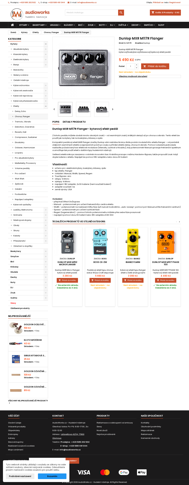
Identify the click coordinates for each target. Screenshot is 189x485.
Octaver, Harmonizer (25, 147)
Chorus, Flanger (22, 116)
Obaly (16, 225)
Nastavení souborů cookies (21, 445)
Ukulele (54, 25)
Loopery (19, 152)
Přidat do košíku (154, 66)
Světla (122, 25)
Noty (102, 25)
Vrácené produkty (17, 426)
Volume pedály (22, 168)
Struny (16, 230)
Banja (16, 64)
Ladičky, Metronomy (22, 209)
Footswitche (20, 194)
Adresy (11, 438)
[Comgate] (94, 472)
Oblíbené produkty (20, 308)
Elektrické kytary (21, 59)
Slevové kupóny (15, 442)
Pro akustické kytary (24, 158)
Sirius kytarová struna (35, 355)
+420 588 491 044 (56, 2)
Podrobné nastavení (20, 476)
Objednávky (14, 430)
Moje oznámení (15, 449)
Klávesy (68, 25)
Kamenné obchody (150, 438)
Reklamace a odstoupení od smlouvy (115, 422)
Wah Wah (19, 178)
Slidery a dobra (20, 75)
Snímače (17, 215)
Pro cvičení (20, 173)
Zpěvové (19, 183)
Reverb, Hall (20, 132)
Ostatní (18, 189)
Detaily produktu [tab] (74, 122)
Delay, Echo (20, 111)
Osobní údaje (14, 422)
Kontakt (58, 415)
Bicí (80, 25)
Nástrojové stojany (22, 220)
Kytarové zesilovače (23, 90)
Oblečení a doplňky (22, 246)
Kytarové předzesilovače (25, 101)
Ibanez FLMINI (133, 262)
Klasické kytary (20, 54)
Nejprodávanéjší (19, 316)
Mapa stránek (147, 430)
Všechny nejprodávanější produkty (28, 402)
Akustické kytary (21, 49)
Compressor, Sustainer (26, 137)
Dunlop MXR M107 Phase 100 (165, 263)
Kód (121, 43)
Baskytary (39, 25)
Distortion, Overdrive (24, 126)
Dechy (135, 25)
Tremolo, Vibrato (23, 121)
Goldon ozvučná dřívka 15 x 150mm (35, 387)
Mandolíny (18, 69)
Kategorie (14, 39)
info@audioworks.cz (87, 2)
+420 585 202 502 (27, 2)
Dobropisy (13, 434)
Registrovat (175, 2)
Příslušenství (19, 240)
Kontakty (145, 422)
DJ (111, 25)
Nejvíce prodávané (106, 434)
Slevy (161, 25)
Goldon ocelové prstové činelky (35, 324)
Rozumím (52, 476)
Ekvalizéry (19, 142)
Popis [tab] (55, 122)
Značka (139, 43)
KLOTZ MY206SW (33, 340)
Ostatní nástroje (21, 80)
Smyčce (148, 25)
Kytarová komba (21, 85)
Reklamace (146, 434)
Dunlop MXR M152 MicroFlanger (67, 263)
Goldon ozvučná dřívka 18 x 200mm (35, 371)
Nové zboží (102, 430)
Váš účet (13, 415)
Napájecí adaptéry (24, 199)
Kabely (16, 235)
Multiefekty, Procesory (25, 163)
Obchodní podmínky (151, 426)
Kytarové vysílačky (22, 204)
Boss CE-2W (100, 262)
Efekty (16, 106)
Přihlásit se (158, 2)
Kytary (23, 25)
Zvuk (90, 25)
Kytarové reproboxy (22, 95)
